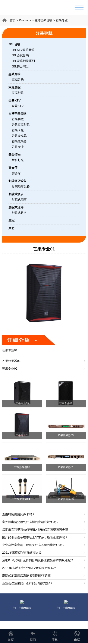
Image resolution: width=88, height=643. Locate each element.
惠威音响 (18, 79)
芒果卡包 (18, 130)
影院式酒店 (19, 199)
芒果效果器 (19, 141)
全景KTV (17, 106)
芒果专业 (62, 20)
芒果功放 (18, 119)
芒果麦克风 (19, 135)
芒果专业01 (44, 249)
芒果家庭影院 (21, 124)
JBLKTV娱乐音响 (23, 49)
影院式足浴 (19, 212)
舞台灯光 (18, 160)
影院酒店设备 (21, 186)
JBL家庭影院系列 (23, 61)
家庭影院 (18, 92)
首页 (13, 20)
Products (25, 20)
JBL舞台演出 (20, 66)
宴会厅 (16, 173)
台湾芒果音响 (43, 20)
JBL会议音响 (20, 55)
